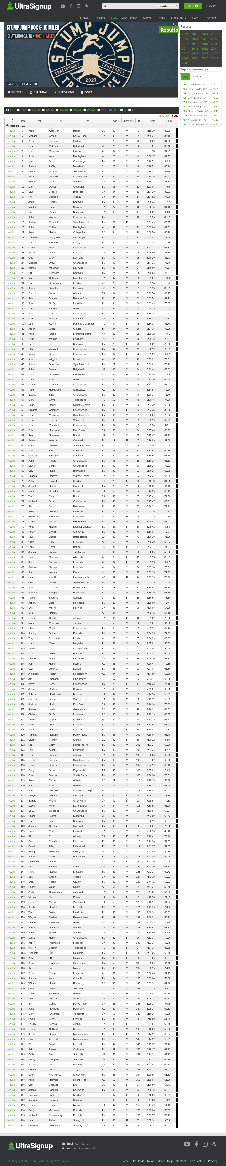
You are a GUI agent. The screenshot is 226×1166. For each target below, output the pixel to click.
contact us (82, 1143)
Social (89, 92)
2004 (204, 58)
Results (100, 18)
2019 (214, 39)
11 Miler (163, 116)
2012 (204, 48)
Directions (65, 92)
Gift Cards (178, 18)
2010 (185, 53)
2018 (185, 43)
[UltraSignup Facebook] (71, 5)
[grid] (91, 625)
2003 (214, 58)
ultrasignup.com (85, 1148)
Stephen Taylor (196, 111)
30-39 (49, 110)
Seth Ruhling (194, 97)
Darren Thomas (196, 124)
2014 (185, 48)
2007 (214, 53)
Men (185, 77)
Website (17, 92)
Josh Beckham (195, 102)
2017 (194, 43)
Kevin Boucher (195, 119)
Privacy (213, 1161)
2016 (204, 43)
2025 (194, 34)
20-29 (36, 110)
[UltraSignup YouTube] (63, 5)
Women (196, 76)
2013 (194, 48)
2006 (185, 58)
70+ (103, 110)
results (11, 131)
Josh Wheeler (195, 115)
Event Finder (124, 18)
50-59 (77, 110)
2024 (204, 34)
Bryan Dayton (195, 89)
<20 (23, 110)
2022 (185, 39)
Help (195, 18)
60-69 (91, 110)
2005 (194, 58)
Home (84, 18)
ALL (12, 110)
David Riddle (194, 84)
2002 (185, 63)
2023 (214, 34)
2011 (214, 48)
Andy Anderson (196, 93)
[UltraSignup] (29, 6)
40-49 (63, 110)
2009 (194, 53)
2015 (214, 43)
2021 (194, 39)
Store (161, 18)
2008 (204, 53)
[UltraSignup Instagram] (79, 5)
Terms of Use (197, 1161)
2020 (204, 39)
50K (174, 116)
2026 (185, 34)
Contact (210, 18)
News (147, 18)
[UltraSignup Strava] (86, 5)
